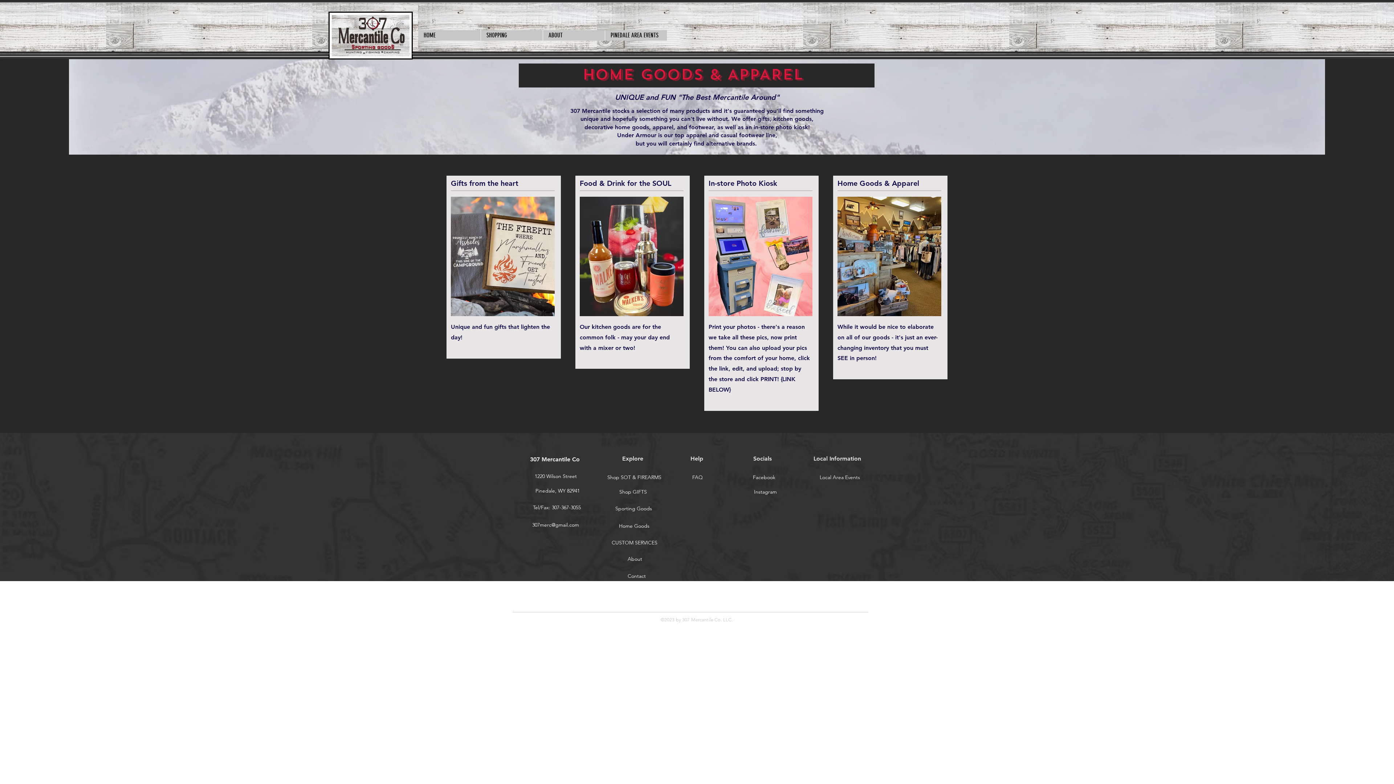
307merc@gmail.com (555, 525)
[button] (512, 35)
